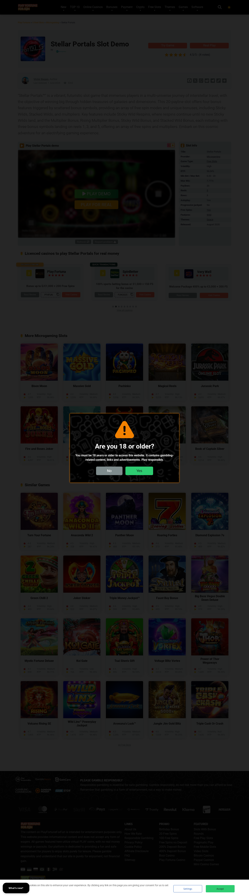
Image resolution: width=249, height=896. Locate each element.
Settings (187, 888)
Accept (220, 888)
